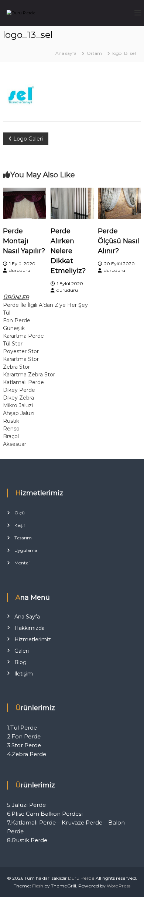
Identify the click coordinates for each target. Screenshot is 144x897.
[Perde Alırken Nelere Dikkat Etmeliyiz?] (72, 202)
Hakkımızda (29, 628)
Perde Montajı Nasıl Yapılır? (24, 241)
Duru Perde (81, 878)
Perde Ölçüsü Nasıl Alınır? (118, 241)
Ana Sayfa (27, 616)
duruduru (19, 270)
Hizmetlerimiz (32, 639)
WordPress (118, 886)
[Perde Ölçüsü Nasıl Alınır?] (119, 202)
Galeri (21, 651)
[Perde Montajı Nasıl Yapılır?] (24, 202)
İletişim (23, 673)
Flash (37, 886)
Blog (20, 662)
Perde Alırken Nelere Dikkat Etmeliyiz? (68, 251)
